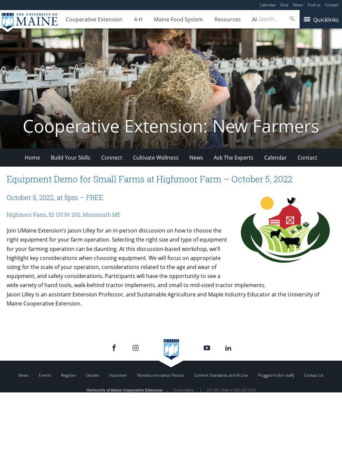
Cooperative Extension (94, 19)
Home (32, 157)
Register (68, 375)
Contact (332, 5)
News (298, 5)
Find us (314, 5)
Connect (111, 157)
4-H (138, 19)
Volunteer (118, 375)
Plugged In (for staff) (276, 375)
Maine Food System (178, 19)
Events (45, 375)
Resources (227, 19)
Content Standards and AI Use (221, 375)
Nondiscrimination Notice (160, 375)
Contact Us (314, 375)
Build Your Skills (71, 157)
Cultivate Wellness (156, 157)
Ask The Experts (233, 157)
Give (284, 5)
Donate (92, 375)
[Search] (293, 18)
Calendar (268, 5)
